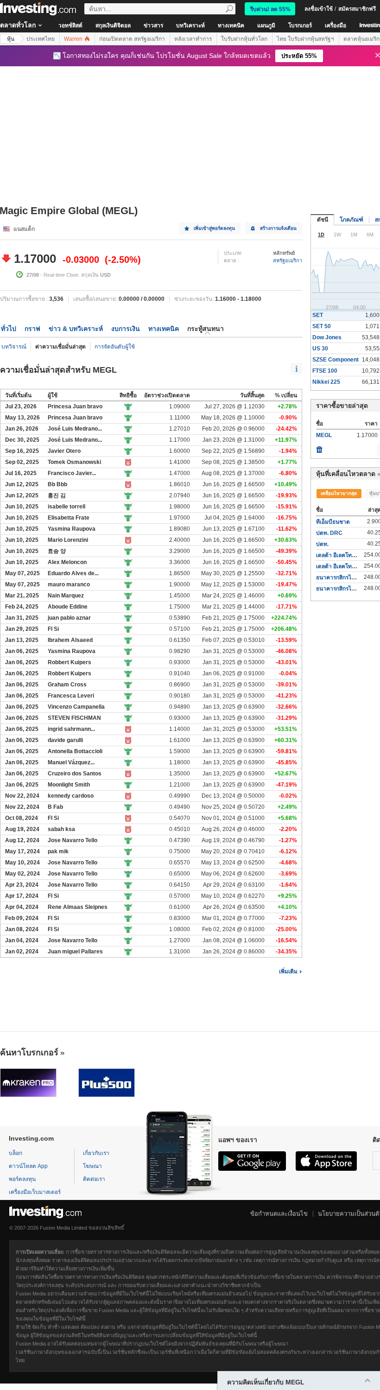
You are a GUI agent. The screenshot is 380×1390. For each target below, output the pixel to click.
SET (317, 315)
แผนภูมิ (266, 25)
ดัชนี (322, 219)
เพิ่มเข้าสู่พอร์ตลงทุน (214, 228)
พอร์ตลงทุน (22, 1179)
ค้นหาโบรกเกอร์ (29, 1052)
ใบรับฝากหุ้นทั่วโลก (244, 39)
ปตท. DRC (329, 533)
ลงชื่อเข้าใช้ (318, 9)
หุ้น (10, 39)
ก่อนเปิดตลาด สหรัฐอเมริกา (132, 39)
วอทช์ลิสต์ (70, 25)
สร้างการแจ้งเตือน (278, 228)
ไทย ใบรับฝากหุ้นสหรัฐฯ (305, 39)
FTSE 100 (324, 371)
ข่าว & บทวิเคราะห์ (76, 328)
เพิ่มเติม (288, 971)
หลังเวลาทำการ (193, 39)
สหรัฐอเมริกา (287, 260)
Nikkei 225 (326, 382)
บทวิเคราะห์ (190, 25)
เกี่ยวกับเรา (96, 1153)
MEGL (324, 435)
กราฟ (32, 328)
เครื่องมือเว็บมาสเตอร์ (35, 1192)
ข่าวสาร (153, 25)
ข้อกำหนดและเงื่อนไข (279, 1213)
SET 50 (321, 326)
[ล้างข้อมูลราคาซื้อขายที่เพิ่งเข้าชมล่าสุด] (319, 447)
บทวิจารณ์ (13, 346)
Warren (74, 39)
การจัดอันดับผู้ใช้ (115, 346)
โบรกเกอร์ (300, 25)
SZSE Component (335, 359)
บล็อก (15, 1153)
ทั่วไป (8, 328)
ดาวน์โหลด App (28, 1166)
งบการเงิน (125, 328)
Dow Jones (327, 337)
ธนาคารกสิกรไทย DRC (344, 577)
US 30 (320, 348)
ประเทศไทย (40, 39)
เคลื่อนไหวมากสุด (339, 493)
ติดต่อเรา (94, 1179)
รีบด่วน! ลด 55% (270, 9)
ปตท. (322, 544)
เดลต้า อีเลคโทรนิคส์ (340, 555)
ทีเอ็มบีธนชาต (333, 522)
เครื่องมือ (335, 25)
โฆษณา (92, 1166)
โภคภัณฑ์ (351, 219)
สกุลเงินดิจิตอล (113, 25)
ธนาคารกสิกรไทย (337, 588)
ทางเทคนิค (231, 25)
